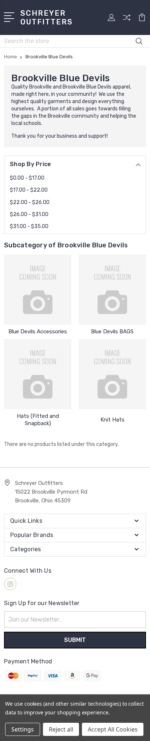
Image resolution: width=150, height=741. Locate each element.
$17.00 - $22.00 (29, 190)
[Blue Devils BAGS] (112, 290)
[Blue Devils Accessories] (37, 290)
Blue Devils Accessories (37, 331)
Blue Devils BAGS (112, 331)
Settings (22, 729)
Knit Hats (112, 419)
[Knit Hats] (112, 374)
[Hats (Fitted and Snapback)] (37, 374)
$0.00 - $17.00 (27, 178)
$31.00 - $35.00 (29, 226)
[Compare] (127, 19)
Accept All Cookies (113, 729)
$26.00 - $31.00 (29, 214)
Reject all (61, 729)
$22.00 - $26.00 (30, 202)
